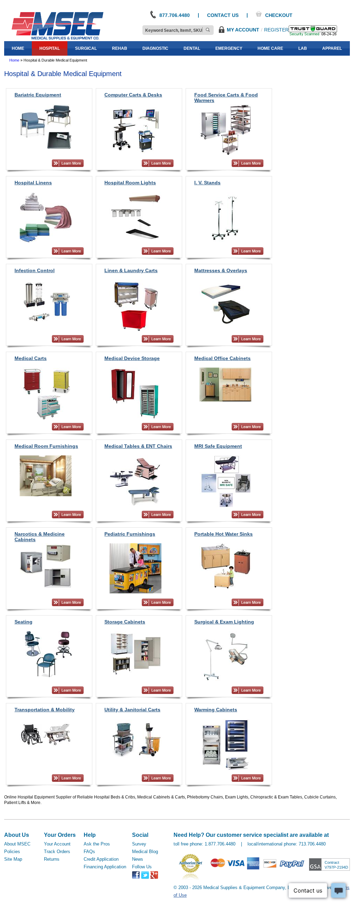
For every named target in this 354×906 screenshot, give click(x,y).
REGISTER (276, 30)
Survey (139, 844)
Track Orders (57, 851)
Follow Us (142, 866)
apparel (332, 48)
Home (14, 60)
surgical (86, 48)
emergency (228, 48)
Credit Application (101, 859)
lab (302, 48)
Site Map (13, 859)
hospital (49, 48)
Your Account (57, 844)
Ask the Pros (97, 844)
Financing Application (105, 866)
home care (270, 48)
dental (192, 48)
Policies (12, 851)
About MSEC (17, 844)
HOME (18, 48)
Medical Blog (145, 851)
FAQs (89, 851)
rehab (119, 48)
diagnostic (155, 48)
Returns (51, 859)
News (137, 859)
